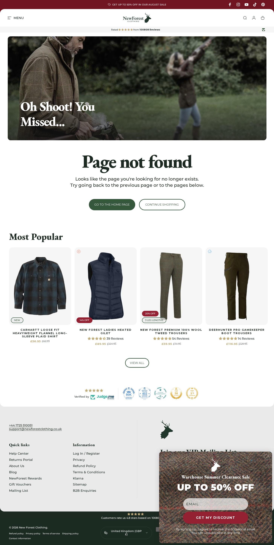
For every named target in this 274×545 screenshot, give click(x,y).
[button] (97, 338)
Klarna (78, 478)
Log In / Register (86, 453)
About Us (16, 466)
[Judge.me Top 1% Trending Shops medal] (192, 393)
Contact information (20, 538)
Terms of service (51, 533)
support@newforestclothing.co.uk (35, 429)
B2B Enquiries (84, 490)
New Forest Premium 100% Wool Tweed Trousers (171, 331)
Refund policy (16, 533)
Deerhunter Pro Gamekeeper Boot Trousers (237, 331)
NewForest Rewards (25, 478)
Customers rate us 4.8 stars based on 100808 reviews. (137, 518)
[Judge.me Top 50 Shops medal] (176, 393)
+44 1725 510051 (21, 425)
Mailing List (18, 490)
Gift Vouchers (20, 484)
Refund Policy (84, 466)
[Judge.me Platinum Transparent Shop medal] (160, 393)
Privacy (79, 460)
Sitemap (80, 484)
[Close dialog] (268, 455)
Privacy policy (33, 533)
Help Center (19, 453)
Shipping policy (70, 533)
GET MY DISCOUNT (215, 518)
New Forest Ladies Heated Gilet (106, 331)
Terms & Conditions (89, 472)
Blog (13, 472)
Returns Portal (21, 460)
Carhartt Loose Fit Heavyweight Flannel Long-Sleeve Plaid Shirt (40, 333)
